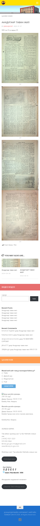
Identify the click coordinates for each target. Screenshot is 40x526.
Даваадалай (8, 26)
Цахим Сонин (7, 16)
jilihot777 (5, 345)
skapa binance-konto (10, 339)
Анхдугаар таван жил (9, 270)
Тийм (5, 373)
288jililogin (6, 349)
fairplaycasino (7, 335)
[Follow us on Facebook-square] (20, 519)
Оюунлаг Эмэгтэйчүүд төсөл (14, 486)
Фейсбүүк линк (9, 459)
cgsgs (4, 295)
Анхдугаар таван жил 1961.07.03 (25, 349)
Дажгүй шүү (7, 376)
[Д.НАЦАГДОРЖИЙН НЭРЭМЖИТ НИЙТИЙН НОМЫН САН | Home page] (3, 3)
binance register (8, 331)
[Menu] (37, 3)
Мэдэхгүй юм (8, 379)
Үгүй (5, 382)
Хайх (34, 299)
